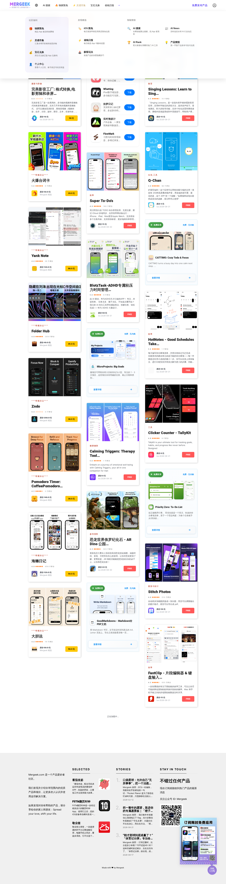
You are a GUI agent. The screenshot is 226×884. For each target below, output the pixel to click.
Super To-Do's (101, 201)
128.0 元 (48, 267)
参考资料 (94, 534)
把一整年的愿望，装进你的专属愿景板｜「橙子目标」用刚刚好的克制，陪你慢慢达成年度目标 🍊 (138, 809)
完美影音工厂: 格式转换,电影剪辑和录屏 (53, 91)
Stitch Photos (159, 592)
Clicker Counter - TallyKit (169, 433)
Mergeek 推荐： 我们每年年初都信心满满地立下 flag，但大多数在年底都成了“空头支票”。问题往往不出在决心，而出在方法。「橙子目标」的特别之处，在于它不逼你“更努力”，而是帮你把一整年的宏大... (138, 819)
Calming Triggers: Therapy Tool (112, 453)
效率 (92, 195)
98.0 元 (71, 268)
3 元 (162, 204)
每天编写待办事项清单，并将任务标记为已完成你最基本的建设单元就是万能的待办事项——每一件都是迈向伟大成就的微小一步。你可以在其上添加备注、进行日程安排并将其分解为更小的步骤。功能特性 (171, 358)
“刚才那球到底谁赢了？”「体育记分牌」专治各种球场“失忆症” (138, 837)
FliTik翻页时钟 (81, 801)
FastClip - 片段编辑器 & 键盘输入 (170, 675)
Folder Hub (41, 331)
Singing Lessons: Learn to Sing (170, 91)
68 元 (104, 313)
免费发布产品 (200, 5)
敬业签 (76, 823)
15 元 (163, 117)
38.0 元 (71, 419)
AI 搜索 (46, 5)
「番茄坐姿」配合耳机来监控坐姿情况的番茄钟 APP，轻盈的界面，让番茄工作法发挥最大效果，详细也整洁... (83, 788)
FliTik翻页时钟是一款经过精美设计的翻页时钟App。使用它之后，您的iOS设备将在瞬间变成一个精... (83, 810)
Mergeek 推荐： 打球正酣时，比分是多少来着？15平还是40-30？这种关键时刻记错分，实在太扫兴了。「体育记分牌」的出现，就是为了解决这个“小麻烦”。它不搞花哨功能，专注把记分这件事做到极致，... (138, 847)
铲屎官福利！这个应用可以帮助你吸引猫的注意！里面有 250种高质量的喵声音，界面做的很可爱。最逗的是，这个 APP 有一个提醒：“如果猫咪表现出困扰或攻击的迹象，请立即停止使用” (171, 194)
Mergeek (120, 867)
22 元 (163, 369)
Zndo (36, 406)
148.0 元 (48, 497)
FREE (188, 118)
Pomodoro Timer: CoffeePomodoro (46, 484)
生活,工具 (153, 175)
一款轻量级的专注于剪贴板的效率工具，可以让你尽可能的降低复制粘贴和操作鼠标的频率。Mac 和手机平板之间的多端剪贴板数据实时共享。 (171, 689)
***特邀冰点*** (40, 175)
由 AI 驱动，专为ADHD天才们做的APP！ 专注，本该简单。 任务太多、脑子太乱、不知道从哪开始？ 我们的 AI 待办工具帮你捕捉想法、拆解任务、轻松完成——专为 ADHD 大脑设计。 (112, 303)
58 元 (71, 118)
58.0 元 (71, 574)
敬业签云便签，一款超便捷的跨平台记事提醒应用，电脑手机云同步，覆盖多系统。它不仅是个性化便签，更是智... (83, 831)
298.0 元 (48, 418)
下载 (129, 92)
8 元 (162, 453)
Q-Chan (154, 180)
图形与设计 (153, 586)
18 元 (46, 117)
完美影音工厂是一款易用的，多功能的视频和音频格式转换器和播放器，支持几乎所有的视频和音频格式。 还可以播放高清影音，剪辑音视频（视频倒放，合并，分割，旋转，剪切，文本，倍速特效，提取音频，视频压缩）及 (54, 107)
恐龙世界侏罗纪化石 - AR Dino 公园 (110, 542)
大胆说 (37, 636)
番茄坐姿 (77, 780)
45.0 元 (71, 344)
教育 (150, 83)
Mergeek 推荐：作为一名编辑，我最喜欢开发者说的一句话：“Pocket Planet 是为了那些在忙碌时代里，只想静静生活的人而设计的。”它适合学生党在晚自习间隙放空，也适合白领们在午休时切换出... (138, 792)
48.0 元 (47, 342)
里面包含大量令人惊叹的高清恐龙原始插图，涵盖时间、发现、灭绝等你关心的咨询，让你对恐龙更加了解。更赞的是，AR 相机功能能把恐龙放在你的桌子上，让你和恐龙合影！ (113, 557)
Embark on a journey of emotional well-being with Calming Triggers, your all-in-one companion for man (111, 467)
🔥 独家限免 (61, 5)
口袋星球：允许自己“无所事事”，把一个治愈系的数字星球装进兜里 (137, 781)
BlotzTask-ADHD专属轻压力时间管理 (111, 287)
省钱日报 (109, 5)
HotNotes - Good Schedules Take (171, 342)
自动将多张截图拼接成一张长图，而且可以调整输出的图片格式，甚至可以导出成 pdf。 (171, 602)
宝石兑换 (95, 5)
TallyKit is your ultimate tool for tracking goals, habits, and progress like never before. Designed (170, 445)
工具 (150, 427)
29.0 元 (71, 193)
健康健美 (94, 446)
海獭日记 (39, 561)
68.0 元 (47, 192)
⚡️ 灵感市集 (79, 5)
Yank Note (40, 256)
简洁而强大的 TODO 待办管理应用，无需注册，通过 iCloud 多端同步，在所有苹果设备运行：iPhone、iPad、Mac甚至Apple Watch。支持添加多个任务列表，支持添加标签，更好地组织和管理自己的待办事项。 (113, 215)
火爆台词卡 (41, 180)
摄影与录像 (37, 83)
